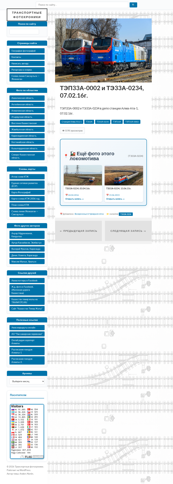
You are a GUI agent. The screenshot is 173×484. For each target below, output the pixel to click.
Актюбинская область (22, 104)
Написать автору (20, 63)
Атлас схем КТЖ (20, 176)
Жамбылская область (22, 129)
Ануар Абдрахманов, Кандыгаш (21, 235)
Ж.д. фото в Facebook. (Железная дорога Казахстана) (22, 289)
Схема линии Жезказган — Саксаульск (24, 213)
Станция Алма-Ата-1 (72, 121)
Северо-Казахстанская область (23, 156)
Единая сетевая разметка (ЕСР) (24, 184)
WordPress (25, 470)
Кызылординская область (24, 148)
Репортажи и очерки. (21, 69)
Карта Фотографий (20, 192)
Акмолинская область (22, 98)
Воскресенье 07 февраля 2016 (89, 214)
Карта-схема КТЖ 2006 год (25, 198)
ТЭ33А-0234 (103, 121)
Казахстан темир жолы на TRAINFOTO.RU (24, 301)
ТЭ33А (89, 121)
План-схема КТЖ (20, 205)
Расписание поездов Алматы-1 (21, 351)
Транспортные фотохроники (27, 15)
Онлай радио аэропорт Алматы (22, 342)
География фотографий (23, 50)
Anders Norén (26, 473)
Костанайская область (22, 142)
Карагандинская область (23, 135)
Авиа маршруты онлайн (23, 327)
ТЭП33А (117, 121)
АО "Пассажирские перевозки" (26, 334)
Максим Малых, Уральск (23, 261)
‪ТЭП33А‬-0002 (132, 121)
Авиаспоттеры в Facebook (24, 280)
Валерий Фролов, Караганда (25, 248)
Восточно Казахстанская (24, 123)
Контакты (16, 57)
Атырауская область (21, 117)
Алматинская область (22, 110)
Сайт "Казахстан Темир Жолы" (26, 308)
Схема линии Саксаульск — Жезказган (25, 77)
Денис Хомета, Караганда (24, 255)
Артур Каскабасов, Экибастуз (26, 242)
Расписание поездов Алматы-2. (21, 360)
